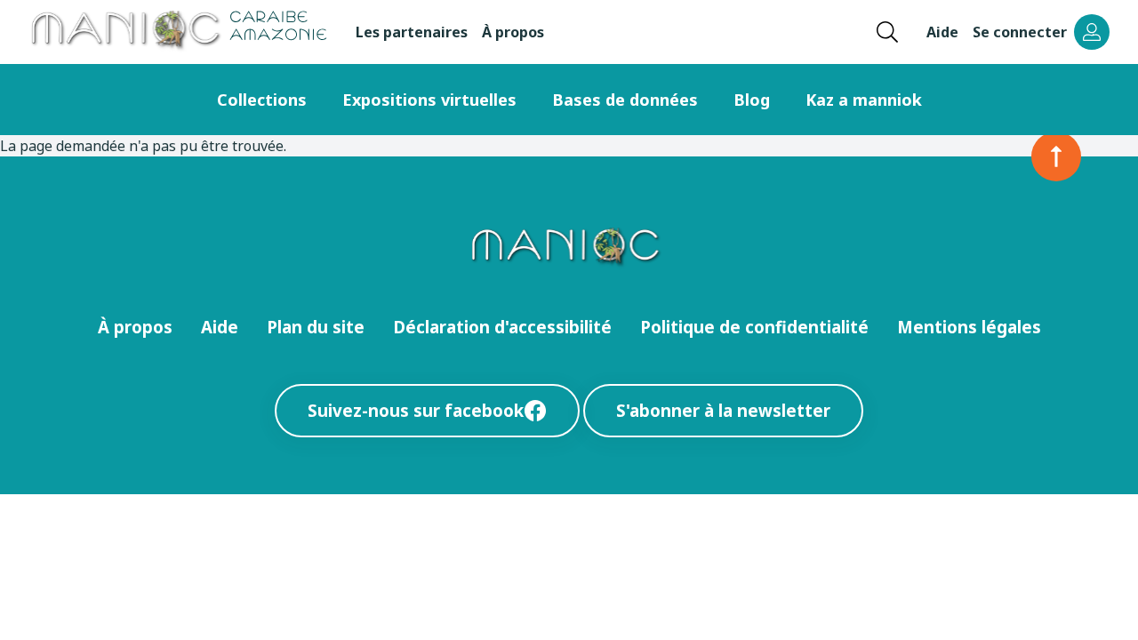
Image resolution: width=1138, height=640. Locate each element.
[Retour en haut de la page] (1056, 156)
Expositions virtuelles (429, 99)
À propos (513, 32)
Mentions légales (969, 327)
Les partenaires (412, 32)
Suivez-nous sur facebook (416, 410)
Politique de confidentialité (754, 327)
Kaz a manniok (863, 99)
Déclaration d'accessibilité (502, 327)
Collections (262, 99)
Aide (942, 32)
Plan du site (316, 327)
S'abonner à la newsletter (723, 410)
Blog (751, 99)
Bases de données (625, 99)
